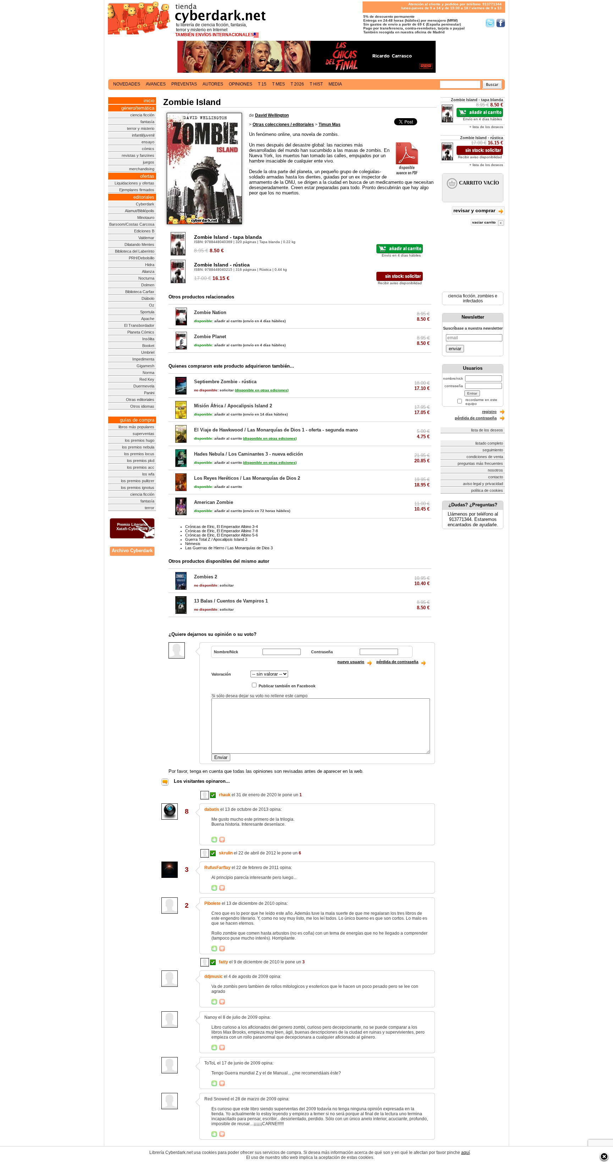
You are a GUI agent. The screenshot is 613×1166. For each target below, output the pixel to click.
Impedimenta (143, 359)
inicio (149, 100)
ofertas (147, 176)
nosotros (495, 470)
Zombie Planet (210, 336)
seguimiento (492, 450)
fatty (223, 961)
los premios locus (139, 454)
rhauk (225, 794)
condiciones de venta (484, 457)
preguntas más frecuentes (480, 463)
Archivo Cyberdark (132, 550)
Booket (148, 345)
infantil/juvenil (143, 135)
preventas (184, 84)
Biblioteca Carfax (139, 292)
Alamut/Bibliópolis (139, 211)
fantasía (147, 122)
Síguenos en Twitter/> (490, 22)
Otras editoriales (140, 399)
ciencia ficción (142, 115)
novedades (126, 84)
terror (149, 508)
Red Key (146, 379)
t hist (316, 84)
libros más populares (136, 427)
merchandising (141, 169)
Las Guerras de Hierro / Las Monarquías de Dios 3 (229, 548)
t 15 (262, 84)
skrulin (226, 853)
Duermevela (143, 386)
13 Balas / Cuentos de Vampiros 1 (231, 601)
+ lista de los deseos (486, 127)
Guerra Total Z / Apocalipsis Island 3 (216, 539)
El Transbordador (139, 325)
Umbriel (147, 352)
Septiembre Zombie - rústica (225, 381)
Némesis (192, 543)
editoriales (143, 197)
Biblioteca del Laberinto (134, 251)
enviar (455, 348)
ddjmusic (213, 976)
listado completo (489, 443)
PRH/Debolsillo (141, 258)
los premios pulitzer (137, 481)
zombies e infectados (480, 298)
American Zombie (213, 502)
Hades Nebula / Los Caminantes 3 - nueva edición (248, 454)
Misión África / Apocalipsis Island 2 (233, 405)
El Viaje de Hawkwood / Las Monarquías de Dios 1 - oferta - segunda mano (276, 430)
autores (213, 84)
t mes (278, 84)
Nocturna (146, 278)
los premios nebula (138, 447)
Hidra (149, 265)
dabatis (211, 809)
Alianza (148, 271)
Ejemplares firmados (136, 190)
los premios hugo (139, 440)
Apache (147, 319)
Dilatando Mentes (139, 244)
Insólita (148, 339)
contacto (495, 477)
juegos (148, 162)
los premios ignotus (137, 487)
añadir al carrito (218, 321)
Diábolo (148, 298)
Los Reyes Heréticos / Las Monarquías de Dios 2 (247, 478)
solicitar (214, 390)
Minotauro (145, 217)
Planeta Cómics (140, 332)
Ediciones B (144, 231)
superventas (143, 433)
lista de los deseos (487, 430)
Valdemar (146, 238)
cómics (148, 149)
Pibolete (212, 903)
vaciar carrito (484, 222)
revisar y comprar (475, 210)
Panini (149, 393)
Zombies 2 (205, 576)
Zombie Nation (210, 312)
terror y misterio (140, 128)
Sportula (147, 312)
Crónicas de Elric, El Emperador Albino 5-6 (221, 535)
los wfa (148, 474)
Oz (151, 305)
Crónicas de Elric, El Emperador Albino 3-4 (221, 526)
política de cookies (487, 490)
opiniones (240, 84)
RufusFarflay (217, 867)
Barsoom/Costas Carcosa (131, 224)
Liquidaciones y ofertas (134, 183)
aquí (465, 1152)
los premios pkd (140, 460)
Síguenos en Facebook (500, 22)
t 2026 (297, 84)
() (261, 390)
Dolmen (147, 285)
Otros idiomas (142, 406)
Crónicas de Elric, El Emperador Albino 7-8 (221, 531)
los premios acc (140, 467)
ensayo (148, 142)
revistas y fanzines (138, 155)
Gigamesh (145, 366)
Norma (148, 372)
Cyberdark (145, 204)
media (335, 84)
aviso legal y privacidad (483, 484)
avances (156, 84)
